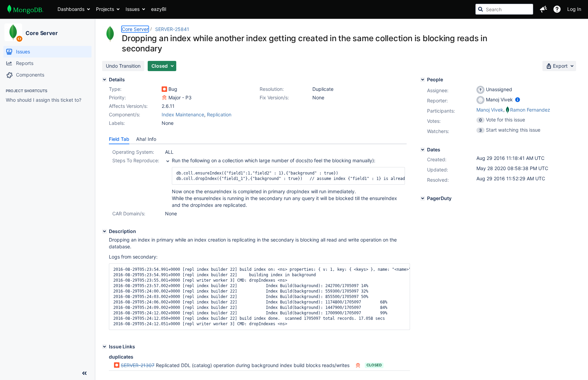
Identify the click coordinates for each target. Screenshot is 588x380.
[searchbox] (504, 9)
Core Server (42, 33)
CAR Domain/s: (128, 213)
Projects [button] (105, 9)
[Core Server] (13, 32)
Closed (374, 365)
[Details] (104, 79)
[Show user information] (517, 99)
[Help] (557, 9)
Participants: (441, 111)
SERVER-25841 (172, 29)
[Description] (104, 231)
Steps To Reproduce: (135, 160)
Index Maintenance (183, 114)
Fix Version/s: (274, 97)
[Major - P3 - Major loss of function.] (164, 97)
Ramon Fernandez (530, 110)
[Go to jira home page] (25, 9)
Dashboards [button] (71, 9)
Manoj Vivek (489, 110)
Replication (219, 114)
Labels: (117, 123)
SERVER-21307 (137, 365)
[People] (422, 79)
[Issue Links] (104, 346)
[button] (543, 9)
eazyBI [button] (158, 9)
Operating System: (133, 152)
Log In (574, 9)
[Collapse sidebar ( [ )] (84, 373)
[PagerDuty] (422, 198)
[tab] (119, 139)
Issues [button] (133, 9)
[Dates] (422, 149)
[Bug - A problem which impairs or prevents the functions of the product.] (164, 89)
